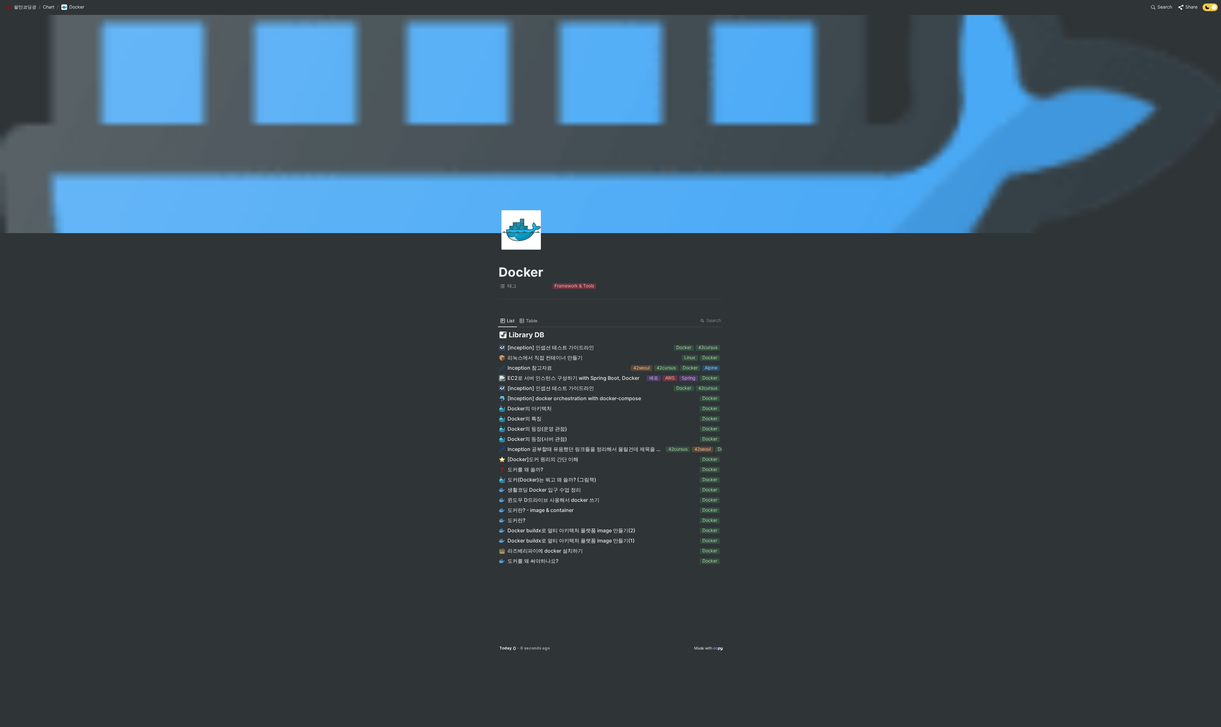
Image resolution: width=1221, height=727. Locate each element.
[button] (21, 7)
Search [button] (714, 320)
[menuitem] (507, 320)
